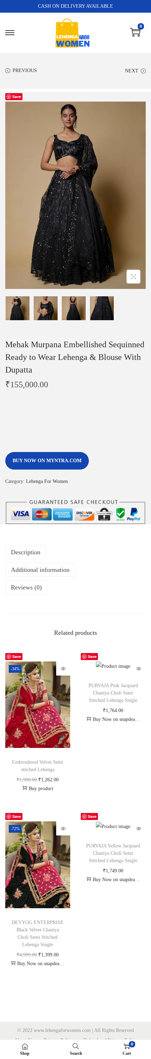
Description (25, 552)
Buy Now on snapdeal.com (116, 719)
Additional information (40, 569)
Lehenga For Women (47, 481)
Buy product (41, 788)
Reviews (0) (26, 587)
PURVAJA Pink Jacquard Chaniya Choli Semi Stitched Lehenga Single (113, 693)
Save (16, 96)
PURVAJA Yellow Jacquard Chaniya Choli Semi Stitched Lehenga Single (113, 853)
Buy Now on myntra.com (47, 460)
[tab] (75, 552)
